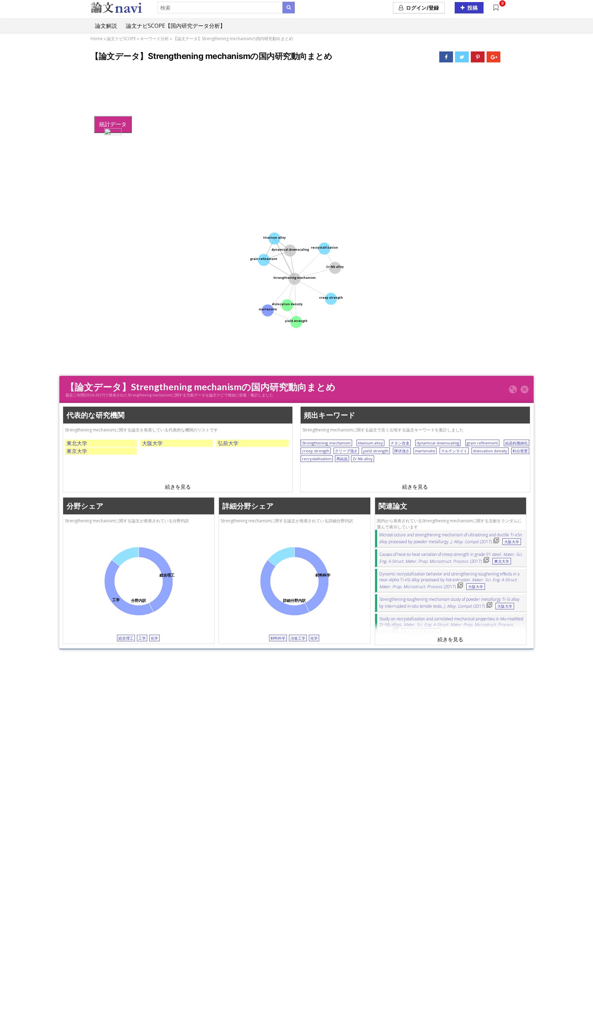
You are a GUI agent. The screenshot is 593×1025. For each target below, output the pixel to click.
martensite (425, 450)
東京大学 (77, 451)
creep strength (315, 450)
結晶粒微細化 (516, 442)
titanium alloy (370, 442)
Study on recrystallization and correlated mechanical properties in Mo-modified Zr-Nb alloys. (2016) (451, 625)
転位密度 (520, 450)
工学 (142, 638)
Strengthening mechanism (326, 442)
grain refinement (482, 442)
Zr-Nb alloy (362, 458)
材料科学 (278, 638)
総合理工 (125, 638)
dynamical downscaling (438, 442)
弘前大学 (228, 443)
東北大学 (77, 443)
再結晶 (342, 458)
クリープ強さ (346, 450)
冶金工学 (297, 638)
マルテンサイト (454, 450)
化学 (154, 638)
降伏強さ (401, 450)
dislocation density (490, 450)
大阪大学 (152, 443)
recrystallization (317, 458)
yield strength (375, 450)
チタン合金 (400, 442)
